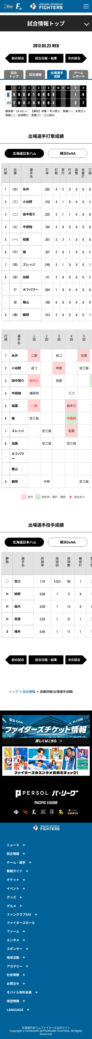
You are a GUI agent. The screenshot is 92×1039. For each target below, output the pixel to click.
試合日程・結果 (46, 58)
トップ (13, 691)
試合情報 (29, 691)
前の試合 (18, 58)
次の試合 (74, 58)
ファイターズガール (21, 922)
